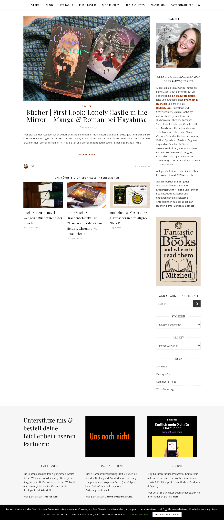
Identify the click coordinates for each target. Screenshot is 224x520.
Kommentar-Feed (166, 381)
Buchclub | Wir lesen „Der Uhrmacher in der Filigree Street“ (129, 218)
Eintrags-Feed (164, 374)
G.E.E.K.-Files (111, 5)
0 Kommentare (142, 166)
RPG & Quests (135, 5)
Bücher (87, 106)
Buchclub (158, 5)
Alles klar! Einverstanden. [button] (167, 514)
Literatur (66, 5)
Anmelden (161, 366)
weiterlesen (87, 154)
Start (35, 5)
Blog (49, 5)
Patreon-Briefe (182, 5)
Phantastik (87, 5)
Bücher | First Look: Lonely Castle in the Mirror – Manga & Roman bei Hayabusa (87, 116)
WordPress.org (165, 389)
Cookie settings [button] (139, 514)
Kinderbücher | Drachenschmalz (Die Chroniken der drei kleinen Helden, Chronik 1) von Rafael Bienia (86, 223)
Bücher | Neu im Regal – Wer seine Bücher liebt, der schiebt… (42, 218)
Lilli (32, 166)
